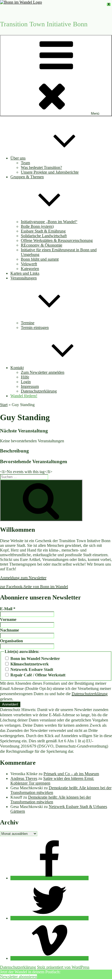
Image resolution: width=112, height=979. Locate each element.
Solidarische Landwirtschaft (44, 236)
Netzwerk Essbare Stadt (31, 669)
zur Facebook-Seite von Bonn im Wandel (34, 586)
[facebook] (49, 878)
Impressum (30, 386)
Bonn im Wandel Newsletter (34, 658)
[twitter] (49, 918)
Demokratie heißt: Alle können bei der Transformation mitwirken (50, 799)
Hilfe (25, 377)
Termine (27, 323)
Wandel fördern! (23, 396)
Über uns (18, 158)
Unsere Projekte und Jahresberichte (50, 172)
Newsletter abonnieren (18, 976)
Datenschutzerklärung (39, 391)
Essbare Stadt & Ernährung (43, 231)
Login (26, 382)
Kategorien (30, 268)
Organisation (11, 641)
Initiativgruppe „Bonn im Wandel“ (49, 221)
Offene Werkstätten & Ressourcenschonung (57, 240)
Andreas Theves (23, 778)
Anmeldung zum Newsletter (23, 578)
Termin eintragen (35, 327)
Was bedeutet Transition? (41, 167)
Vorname (8, 619)
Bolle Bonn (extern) (37, 226)
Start (4, 404)
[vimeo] (49, 958)
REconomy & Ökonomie (41, 245)
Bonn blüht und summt (40, 259)
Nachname (9, 630)
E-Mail (7, 609)
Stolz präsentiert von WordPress (63, 967)
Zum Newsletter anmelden (42, 372)
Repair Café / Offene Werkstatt (37, 675)
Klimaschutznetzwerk (29, 664)
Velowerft (29, 264)
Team (25, 163)
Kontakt (17, 367)
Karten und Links (24, 273)
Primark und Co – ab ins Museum (71, 774)
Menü (95, 113)
